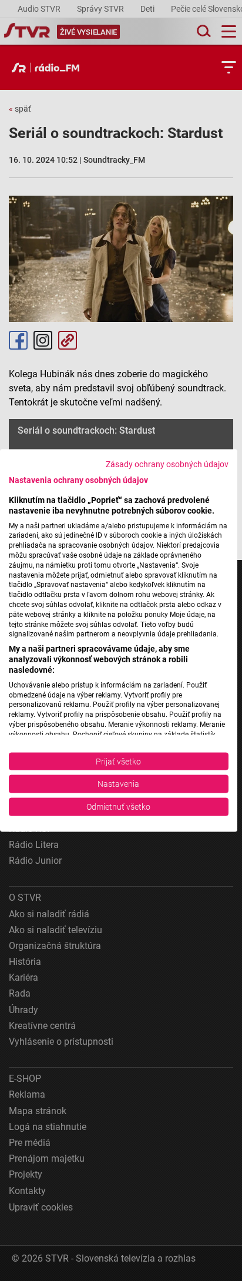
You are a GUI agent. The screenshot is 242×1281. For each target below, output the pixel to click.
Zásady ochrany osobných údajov (167, 464)
